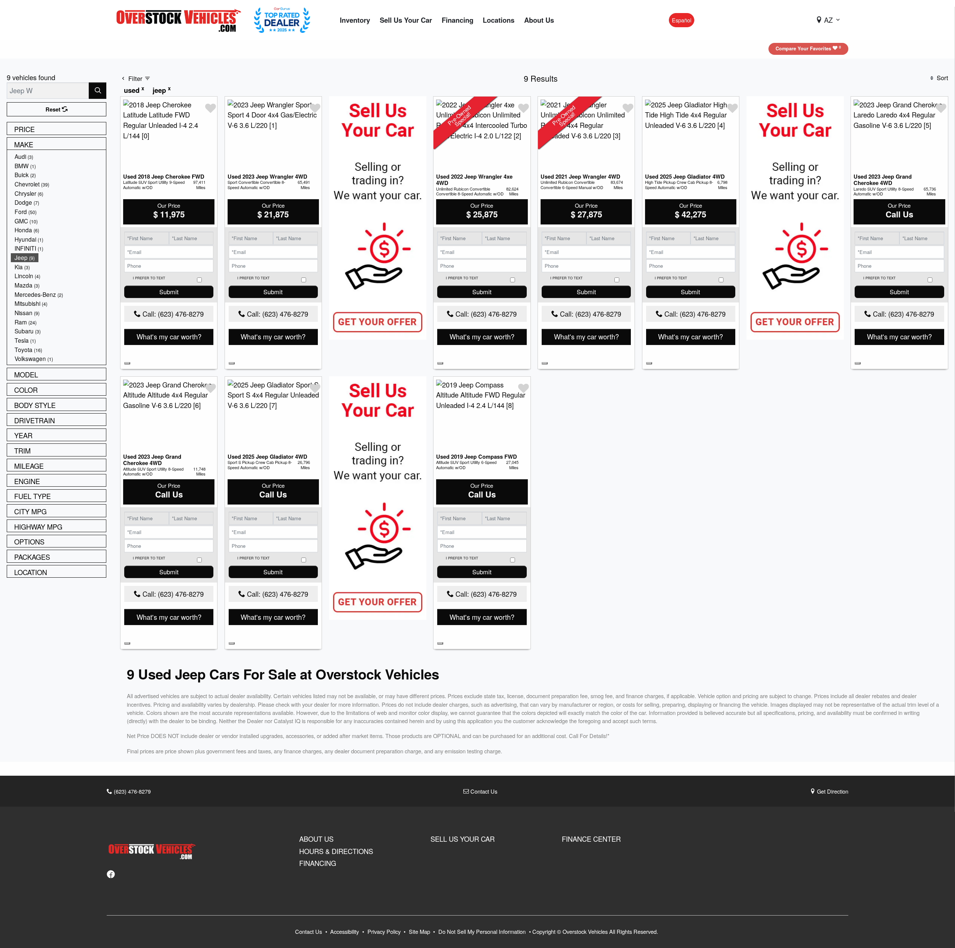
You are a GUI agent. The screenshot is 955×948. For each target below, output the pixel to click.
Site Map (420, 931)
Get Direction (831, 791)
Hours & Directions (336, 851)
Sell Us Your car (462, 838)
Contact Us (483, 791)
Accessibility (345, 931)
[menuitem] (58, 156)
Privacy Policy (384, 931)
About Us (316, 838)
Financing (317, 863)
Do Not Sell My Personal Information (482, 931)
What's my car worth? (169, 336)
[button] (355, 20)
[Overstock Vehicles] (180, 19)
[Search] (97, 90)
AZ (828, 20)
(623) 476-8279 (131, 791)
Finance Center (591, 838)
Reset (54, 109)
